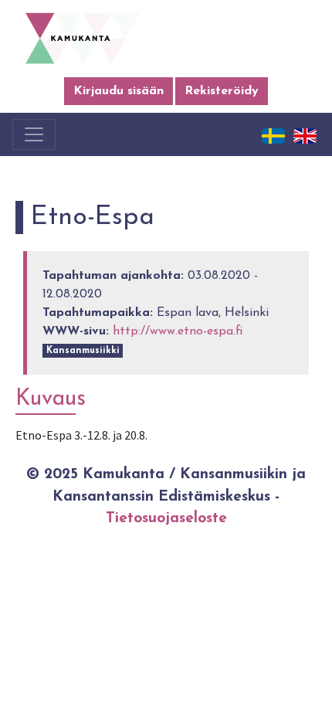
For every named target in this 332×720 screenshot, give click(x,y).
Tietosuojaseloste (166, 518)
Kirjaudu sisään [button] (118, 91)
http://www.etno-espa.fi (177, 331)
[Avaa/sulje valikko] (34, 134)
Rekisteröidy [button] (222, 91)
